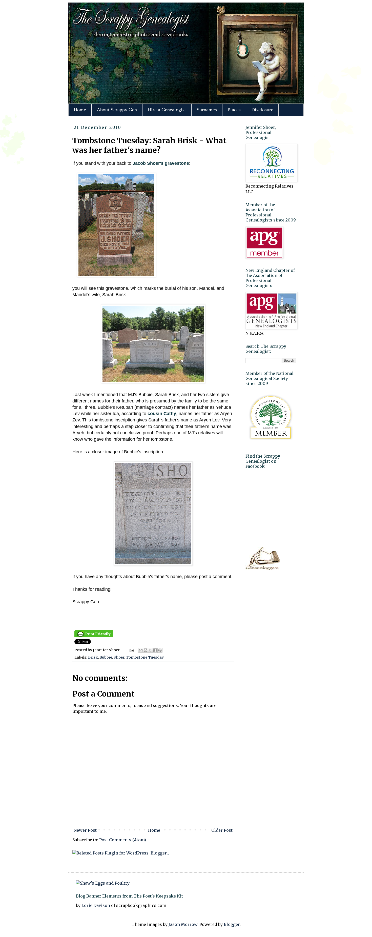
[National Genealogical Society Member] (270, 442)
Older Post (222, 830)
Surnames (207, 109)
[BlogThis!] (145, 650)
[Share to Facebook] (155, 650)
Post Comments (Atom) (122, 839)
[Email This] (140, 650)
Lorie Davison (96, 905)
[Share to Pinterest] (159, 650)
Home (80, 109)
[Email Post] (131, 650)
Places (234, 109)
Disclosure (262, 109)
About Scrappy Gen (117, 109)
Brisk (93, 657)
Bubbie (105, 657)
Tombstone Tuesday (145, 657)
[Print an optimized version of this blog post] (93, 636)
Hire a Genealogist (167, 109)
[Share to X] (150, 650)
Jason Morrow (183, 924)
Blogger (232, 924)
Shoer (119, 657)
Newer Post (85, 830)
